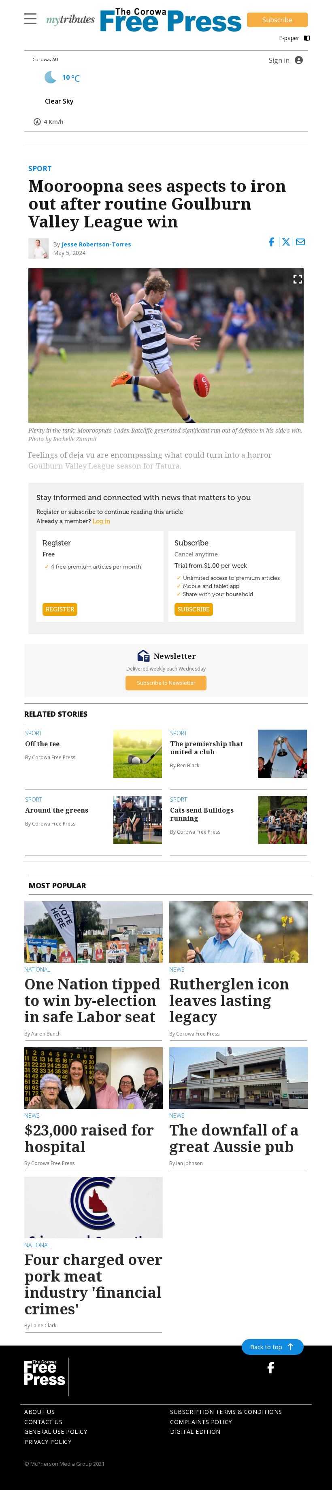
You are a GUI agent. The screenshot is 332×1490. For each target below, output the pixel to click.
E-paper (290, 38)
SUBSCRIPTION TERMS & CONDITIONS (226, 1412)
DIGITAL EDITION (195, 1431)
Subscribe (277, 19)
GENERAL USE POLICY (55, 1431)
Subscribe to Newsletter (166, 682)
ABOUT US (39, 1412)
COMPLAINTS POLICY (201, 1422)
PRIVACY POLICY (47, 1441)
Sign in (279, 60)
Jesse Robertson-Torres (96, 244)
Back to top (266, 1347)
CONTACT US (43, 1422)
